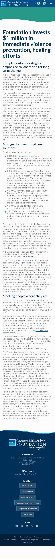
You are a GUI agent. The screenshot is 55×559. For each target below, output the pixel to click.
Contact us (27, 514)
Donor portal (26, 486)
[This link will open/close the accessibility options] (44, 3)
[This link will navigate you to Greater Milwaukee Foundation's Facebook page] (16, 526)
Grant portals (27, 491)
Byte (30, 542)
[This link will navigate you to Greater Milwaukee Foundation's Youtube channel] (37, 526)
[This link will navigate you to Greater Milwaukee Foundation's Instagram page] (21, 526)
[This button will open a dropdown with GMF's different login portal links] (38, 3)
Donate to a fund (27, 497)
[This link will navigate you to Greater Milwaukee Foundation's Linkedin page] (27, 526)
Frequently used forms (27, 509)
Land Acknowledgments (29, 540)
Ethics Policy (46, 540)
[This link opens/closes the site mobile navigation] (51, 3)
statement (29, 256)
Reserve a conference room (27, 503)
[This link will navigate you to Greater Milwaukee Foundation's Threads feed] (32, 526)
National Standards (10, 540)
